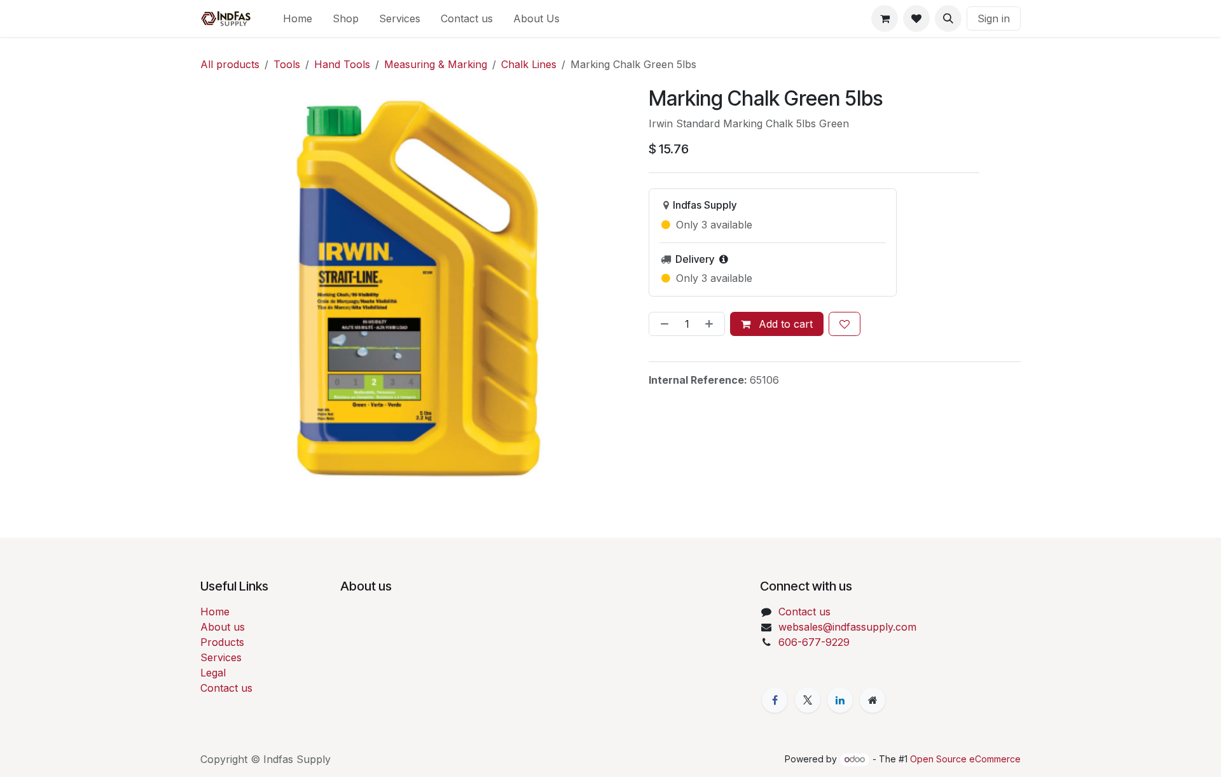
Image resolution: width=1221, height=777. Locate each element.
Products (222, 642)
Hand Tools (342, 64)
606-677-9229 (814, 642)
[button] (948, 18)
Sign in (993, 18)
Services (221, 657)
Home (215, 611)
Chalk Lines (528, 64)
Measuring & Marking (435, 64)
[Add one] (711, 323)
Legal (213, 672)
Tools (286, 64)
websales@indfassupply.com (847, 626)
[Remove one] (662, 323)
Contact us (226, 688)
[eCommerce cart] (884, 18)
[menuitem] (297, 18)
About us (222, 626)
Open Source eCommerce (965, 758)
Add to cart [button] (784, 324)
